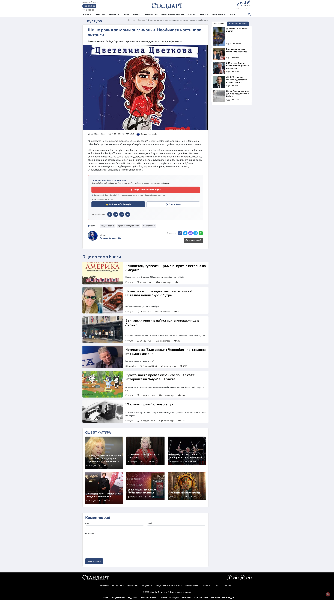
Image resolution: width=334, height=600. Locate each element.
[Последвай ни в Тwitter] (242, 577)
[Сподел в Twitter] (185, 233)
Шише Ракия (149, 225)
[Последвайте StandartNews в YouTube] (89, 10)
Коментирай (194, 240)
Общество (130, 366)
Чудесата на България (169, 586)
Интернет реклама (149, 597)
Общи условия (118, 597)
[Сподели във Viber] (190, 233)
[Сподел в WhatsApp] (201, 233)
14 (230, 43)
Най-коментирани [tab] (238, 23)
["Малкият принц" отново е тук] (102, 411)
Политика (118, 586)
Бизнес (207, 586)
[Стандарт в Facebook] (109, 214)
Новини (131, 20)
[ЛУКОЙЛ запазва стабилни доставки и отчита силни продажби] (219, 82)
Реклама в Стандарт (170, 597)
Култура (141, 20)
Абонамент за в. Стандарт (223, 597)
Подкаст (147, 586)
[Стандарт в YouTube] (115, 214)
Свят (217, 586)
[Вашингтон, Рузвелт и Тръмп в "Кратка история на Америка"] (102, 273)
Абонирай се (89, 6)
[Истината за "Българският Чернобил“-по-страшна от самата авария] (102, 357)
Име (87, 523)
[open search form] (249, 14)
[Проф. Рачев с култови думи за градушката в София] (219, 96)
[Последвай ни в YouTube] (235, 577)
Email (149, 523)
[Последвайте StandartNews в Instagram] (86, 10)
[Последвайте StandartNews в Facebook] (83, 10)
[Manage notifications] (328, 594)
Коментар (90, 534)
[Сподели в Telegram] (195, 233)
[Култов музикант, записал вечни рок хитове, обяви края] (187, 451)
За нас (105, 597)
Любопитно (192, 586)
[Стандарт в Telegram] (121, 214)
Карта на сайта (201, 597)
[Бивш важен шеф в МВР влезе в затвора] (219, 54)
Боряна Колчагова (149, 134)
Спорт (227, 586)
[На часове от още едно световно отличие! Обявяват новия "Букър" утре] (102, 300)
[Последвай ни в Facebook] (229, 577)
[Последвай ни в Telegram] (249, 577)
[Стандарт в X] (127, 214)
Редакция (132, 597)
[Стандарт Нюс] (95, 579)
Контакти (186, 597)
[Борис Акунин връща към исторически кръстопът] (145, 486)
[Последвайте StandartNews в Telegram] (93, 10)
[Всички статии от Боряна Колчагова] (93, 236)
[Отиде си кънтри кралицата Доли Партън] (145, 451)
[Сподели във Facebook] (180, 233)
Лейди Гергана (107, 225)
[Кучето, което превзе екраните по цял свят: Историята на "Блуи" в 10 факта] (102, 384)
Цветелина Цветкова (128, 225)
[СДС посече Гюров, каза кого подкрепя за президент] (219, 68)
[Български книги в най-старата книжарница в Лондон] (102, 329)
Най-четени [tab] (219, 23)
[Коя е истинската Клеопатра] (187, 486)
